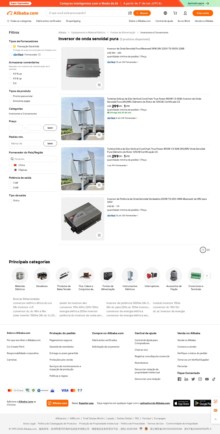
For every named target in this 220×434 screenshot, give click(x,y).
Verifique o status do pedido (192, 353)
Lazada (110, 418)
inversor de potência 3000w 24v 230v (128, 303)
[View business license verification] (141, 429)
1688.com (74, 418)
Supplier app (86, 403)
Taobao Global (124, 418)
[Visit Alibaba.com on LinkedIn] (186, 379)
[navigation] (33, 142)
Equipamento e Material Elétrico (88, 32)
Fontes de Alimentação (123, 32)
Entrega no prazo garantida (64, 353)
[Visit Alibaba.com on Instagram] (200, 379)
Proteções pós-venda (61, 359)
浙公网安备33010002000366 (166, 428)
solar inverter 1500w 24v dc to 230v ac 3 (35, 315)
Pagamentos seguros (61, 340)
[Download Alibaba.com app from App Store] (181, 403)
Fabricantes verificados (104, 340)
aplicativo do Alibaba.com (155, 403)
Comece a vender (186, 346)
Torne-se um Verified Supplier (193, 359)
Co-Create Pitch (15, 346)
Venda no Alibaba (186, 340)
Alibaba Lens (26, 401)
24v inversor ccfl (23, 307)
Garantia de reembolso (62, 346)
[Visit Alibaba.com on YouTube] (207, 379)
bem (50, 127)
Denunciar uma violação (147, 379)
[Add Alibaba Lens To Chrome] (57, 403)
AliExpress (61, 418)
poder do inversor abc (73, 303)
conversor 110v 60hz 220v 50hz (79, 307)
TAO (137, 418)
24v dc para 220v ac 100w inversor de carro (128, 307)
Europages (160, 418)
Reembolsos (141, 362)
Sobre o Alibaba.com (18, 333)
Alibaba (62, 32)
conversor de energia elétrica (124, 311)
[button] (130, 13)
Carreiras (12, 359)
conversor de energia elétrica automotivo (128, 315)
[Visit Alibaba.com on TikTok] (214, 379)
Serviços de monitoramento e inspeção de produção (65, 368)
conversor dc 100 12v (166, 307)
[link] (215, 401)
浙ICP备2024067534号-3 (197, 428)
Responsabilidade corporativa (22, 353)
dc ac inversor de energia (169, 311)
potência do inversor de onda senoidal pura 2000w (82, 315)
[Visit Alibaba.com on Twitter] (193, 379)
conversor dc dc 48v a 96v (29, 311)
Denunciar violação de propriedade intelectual (147, 371)
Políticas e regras (59, 375)
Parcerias (182, 366)
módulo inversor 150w (166, 303)
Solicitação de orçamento (105, 346)
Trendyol (146, 418)
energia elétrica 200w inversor (79, 311)
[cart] (175, 13)
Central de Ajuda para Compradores (146, 342)
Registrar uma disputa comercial (152, 356)
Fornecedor (131, 62)
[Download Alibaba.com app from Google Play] (203, 403)
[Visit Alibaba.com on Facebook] (179, 379)
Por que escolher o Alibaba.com (24, 340)
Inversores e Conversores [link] (154, 32)
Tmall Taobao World (93, 418)
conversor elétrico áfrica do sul (32, 303)
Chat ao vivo (141, 349)
